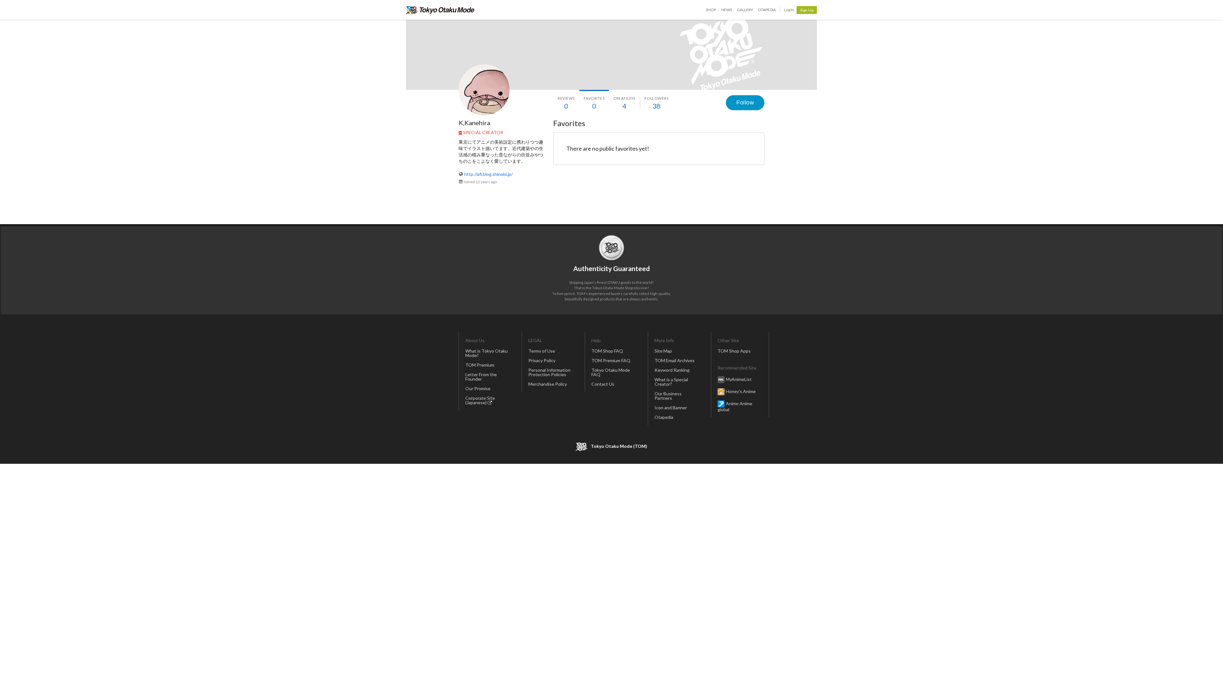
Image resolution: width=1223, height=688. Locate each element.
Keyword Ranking (672, 370)
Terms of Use (541, 351)
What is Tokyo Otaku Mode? (486, 353)
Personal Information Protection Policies (549, 372)
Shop (711, 9)
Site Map (663, 351)
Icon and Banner (670, 407)
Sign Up (807, 10)
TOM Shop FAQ (607, 351)
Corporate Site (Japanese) (480, 400)
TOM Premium (479, 365)
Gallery (745, 9)
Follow (745, 102)
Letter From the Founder (481, 377)
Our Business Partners (668, 396)
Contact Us (602, 384)
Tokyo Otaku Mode (440, 10)
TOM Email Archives (674, 360)
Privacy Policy (541, 360)
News (726, 9)
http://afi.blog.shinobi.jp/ (488, 174)
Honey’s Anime (741, 391)
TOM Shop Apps (734, 351)
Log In (789, 9)
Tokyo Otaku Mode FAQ (610, 372)
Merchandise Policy (547, 384)
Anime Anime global (735, 406)
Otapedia (767, 9)
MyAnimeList (739, 379)
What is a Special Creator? (671, 382)
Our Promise (477, 388)
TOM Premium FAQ (610, 360)
